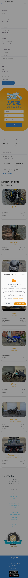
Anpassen (8, 303)
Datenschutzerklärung (17, 298)
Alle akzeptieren (20, 303)
